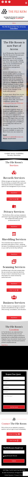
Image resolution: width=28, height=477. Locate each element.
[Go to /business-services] (14, 304)
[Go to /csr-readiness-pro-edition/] (14, 213)
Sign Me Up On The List (11, 455)
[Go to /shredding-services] (14, 240)
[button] (14, 192)
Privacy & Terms (18, 475)
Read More (4, 345)
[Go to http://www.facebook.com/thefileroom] (9, 2)
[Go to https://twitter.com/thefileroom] (6, 2)
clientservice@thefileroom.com (13, 137)
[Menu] (26, 2)
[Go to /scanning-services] (14, 269)
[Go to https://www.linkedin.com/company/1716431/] (2, 2)
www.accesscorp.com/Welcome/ (13, 103)
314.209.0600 (19, 18)
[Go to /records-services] (14, 179)
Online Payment (9, 475)
